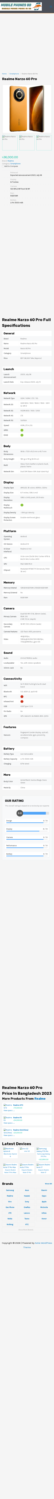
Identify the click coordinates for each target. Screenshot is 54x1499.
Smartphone (15, 164)
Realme (40, 1098)
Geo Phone (10, 1207)
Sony (27, 1202)
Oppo (44, 1196)
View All (48, 1184)
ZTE (9, 1213)
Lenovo (27, 1213)
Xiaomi (44, 1190)
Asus (27, 1190)
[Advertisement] (27, 41)
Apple (44, 1202)
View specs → (9, 1110)
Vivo (10, 1202)
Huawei (27, 1196)
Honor (44, 1219)
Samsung (10, 1190)
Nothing (10, 1224)
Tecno (27, 1219)
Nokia (10, 1219)
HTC (27, 1224)
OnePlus (27, 1207)
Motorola (44, 1207)
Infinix (44, 1213)
